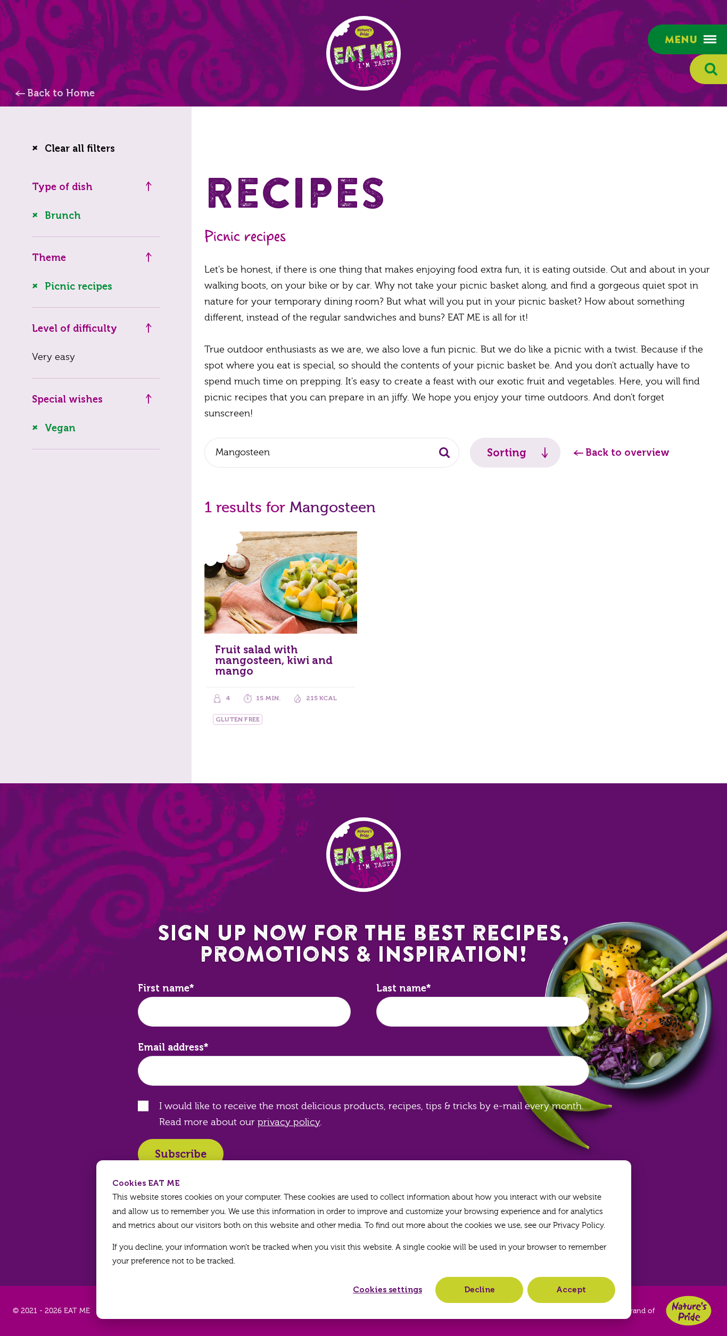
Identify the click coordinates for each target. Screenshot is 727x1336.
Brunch (63, 216)
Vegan (60, 428)
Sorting (506, 452)
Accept (571, 1289)
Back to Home (61, 93)
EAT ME (363, 53)
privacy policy (289, 1122)
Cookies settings (387, 1289)
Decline (479, 1289)
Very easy (53, 357)
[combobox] (331, 453)
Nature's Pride (688, 1310)
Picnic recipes (78, 286)
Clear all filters (80, 148)
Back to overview (627, 452)
